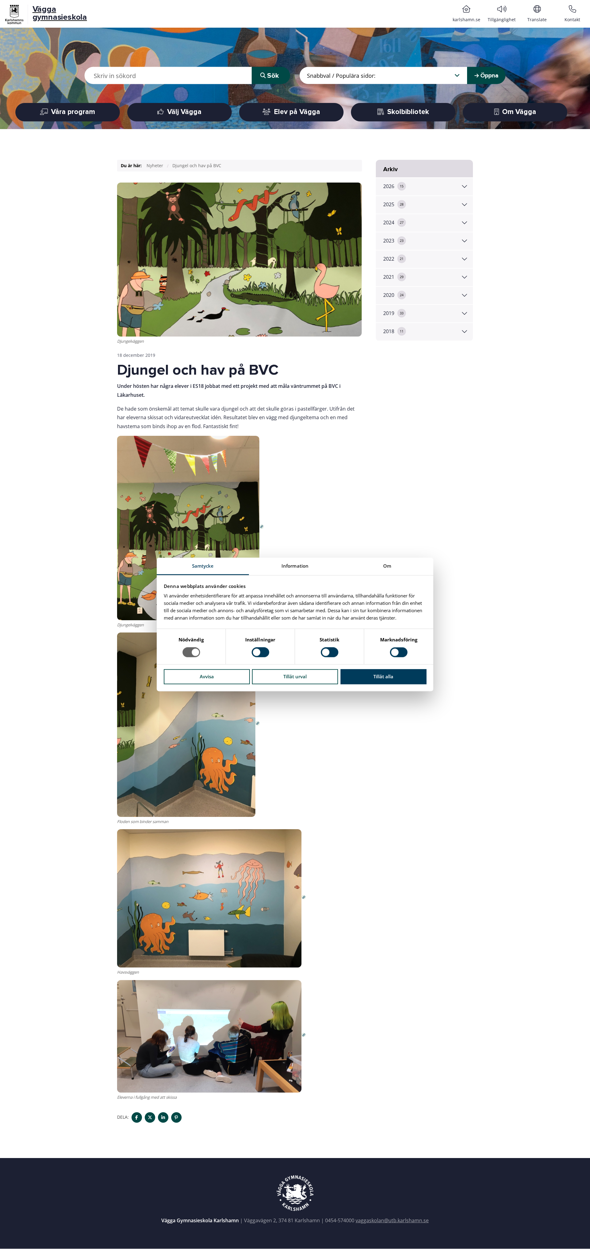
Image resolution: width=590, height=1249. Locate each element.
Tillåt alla (383, 676)
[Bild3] (211, 1036)
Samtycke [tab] (203, 566)
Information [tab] (295, 566)
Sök (273, 75)
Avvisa (207, 676)
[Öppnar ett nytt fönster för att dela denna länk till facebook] (137, 1117)
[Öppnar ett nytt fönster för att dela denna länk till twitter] (150, 1117)
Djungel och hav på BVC (196, 165)
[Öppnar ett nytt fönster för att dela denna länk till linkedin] (163, 1117)
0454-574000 (339, 1220)
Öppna (488, 75)
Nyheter (155, 165)
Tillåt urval (295, 676)
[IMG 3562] (190, 527)
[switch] (260, 652)
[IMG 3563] (188, 724)
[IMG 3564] (211, 898)
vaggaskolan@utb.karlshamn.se (392, 1220)
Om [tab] (387, 566)
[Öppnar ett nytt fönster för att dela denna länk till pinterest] (176, 1117)
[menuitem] (466, 13)
